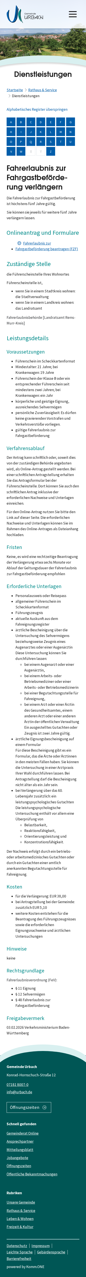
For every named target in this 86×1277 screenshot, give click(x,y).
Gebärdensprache (51, 1252)
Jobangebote (17, 1157)
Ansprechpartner (20, 1141)
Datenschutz (17, 1246)
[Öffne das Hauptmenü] (72, 14)
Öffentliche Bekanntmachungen (32, 1174)
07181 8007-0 (17, 1084)
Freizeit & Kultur (20, 1226)
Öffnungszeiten (24, 1107)
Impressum (41, 1246)
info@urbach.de (19, 1092)
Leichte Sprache (20, 1252)
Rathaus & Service (42, 90)
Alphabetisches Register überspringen (37, 109)
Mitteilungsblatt (20, 1149)
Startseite (15, 90)
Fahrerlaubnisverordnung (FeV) (31, 980)
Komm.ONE (35, 1266)
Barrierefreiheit (19, 1258)
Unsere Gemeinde (21, 1202)
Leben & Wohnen (20, 1218)
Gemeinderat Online (23, 1133)
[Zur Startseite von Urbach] (25, 14)
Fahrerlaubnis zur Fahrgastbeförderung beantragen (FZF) (46, 246)
